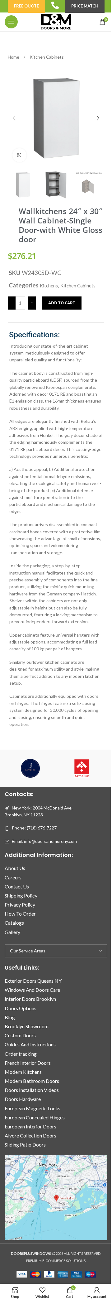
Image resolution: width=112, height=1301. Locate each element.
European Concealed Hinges (35, 1117)
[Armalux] (81, 768)
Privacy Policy (20, 904)
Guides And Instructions (30, 1044)
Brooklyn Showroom (27, 1026)
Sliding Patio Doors (25, 1144)
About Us (15, 868)
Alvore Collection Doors (30, 1135)
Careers (13, 877)
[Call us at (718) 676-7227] (55, 5)
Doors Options (20, 1008)
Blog (10, 1017)
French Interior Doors (28, 1063)
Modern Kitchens (23, 1072)
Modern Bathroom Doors (32, 1081)
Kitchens (49, 285)
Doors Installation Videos (32, 1090)
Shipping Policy (21, 895)
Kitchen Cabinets (47, 57)
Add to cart (61, 303)
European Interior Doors (30, 1126)
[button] (14, 118)
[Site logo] (56, 21)
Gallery (12, 932)
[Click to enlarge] (19, 155)
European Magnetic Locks (32, 1108)
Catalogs (14, 923)
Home (14, 57)
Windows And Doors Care (32, 990)
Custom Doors (20, 1035)
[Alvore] (30, 768)
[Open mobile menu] (11, 22)
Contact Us (17, 886)
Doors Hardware (23, 1099)
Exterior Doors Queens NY (33, 981)
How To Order (20, 914)
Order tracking (21, 1054)
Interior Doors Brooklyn (30, 999)
